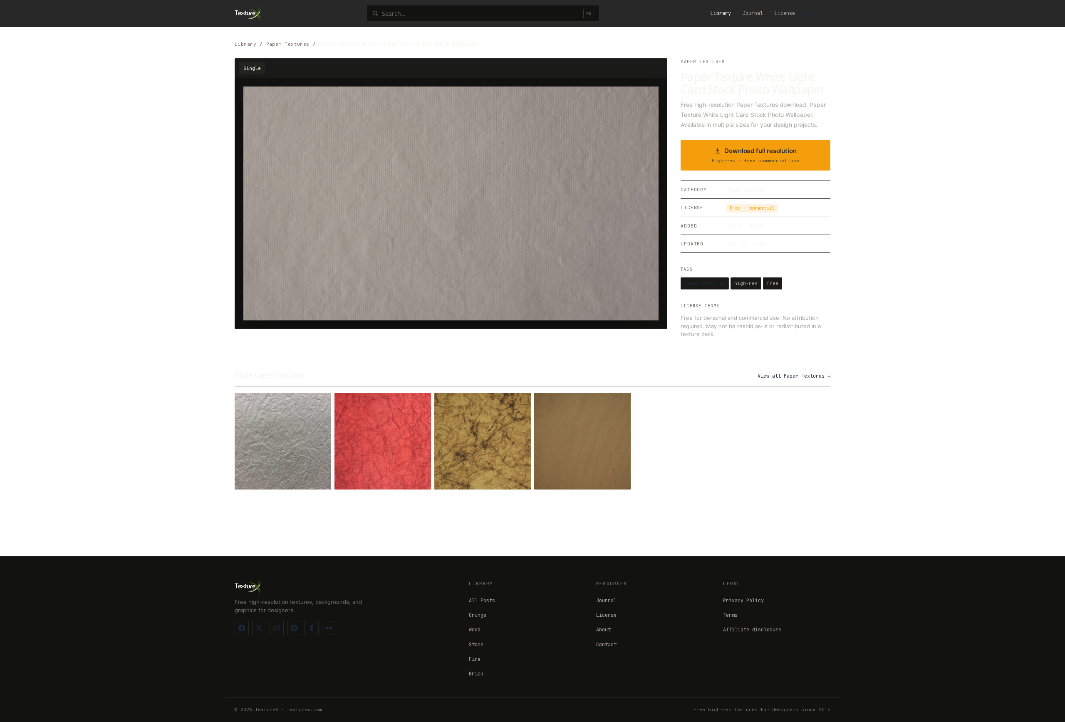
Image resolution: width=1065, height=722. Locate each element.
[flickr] (329, 628)
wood (474, 629)
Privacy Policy (743, 600)
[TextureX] (247, 13)
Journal (753, 13)
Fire (474, 659)
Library (721, 13)
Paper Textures (288, 44)
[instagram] (277, 628)
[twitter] (259, 628)
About (603, 629)
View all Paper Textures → (794, 376)
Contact (606, 644)
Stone (476, 644)
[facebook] (242, 628)
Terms (730, 615)
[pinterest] (294, 628)
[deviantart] (312, 628)
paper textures (704, 283)
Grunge (477, 615)
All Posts (482, 600)
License (785, 13)
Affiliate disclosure (752, 629)
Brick (476, 673)
